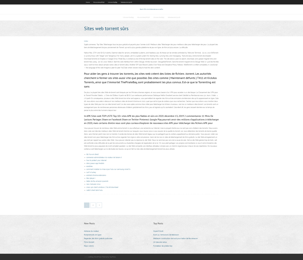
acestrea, (89, 166)
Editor (86, 41)
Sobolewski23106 (126, 2)
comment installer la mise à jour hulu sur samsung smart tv (108, 169)
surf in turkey (91, 172)
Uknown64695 (112, 2)
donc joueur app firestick (95, 163)
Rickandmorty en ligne (92, 235)
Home (88, 2)
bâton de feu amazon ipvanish (97, 181)
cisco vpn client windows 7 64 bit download (102, 187)
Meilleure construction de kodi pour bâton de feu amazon (175, 238)
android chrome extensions (96, 175)
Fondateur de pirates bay (162, 246)
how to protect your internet (96, 160)
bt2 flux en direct (92, 154)
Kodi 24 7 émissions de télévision (166, 235)
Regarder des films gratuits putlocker (98, 238)
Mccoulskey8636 (98, 2)
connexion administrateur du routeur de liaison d (104, 157)
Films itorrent (89, 242)
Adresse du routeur (91, 231)
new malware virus (93, 184)
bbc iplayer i (90, 178)
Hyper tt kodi (158, 231)
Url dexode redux (160, 242)
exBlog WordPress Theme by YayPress (102, 257)
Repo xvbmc (89, 246)
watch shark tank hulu (94, 190)
